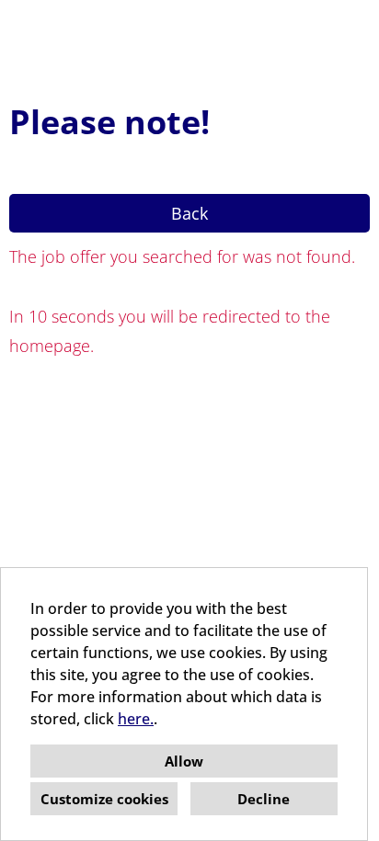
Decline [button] (263, 799)
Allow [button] (184, 761)
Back (189, 213)
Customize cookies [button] (104, 799)
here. (136, 719)
